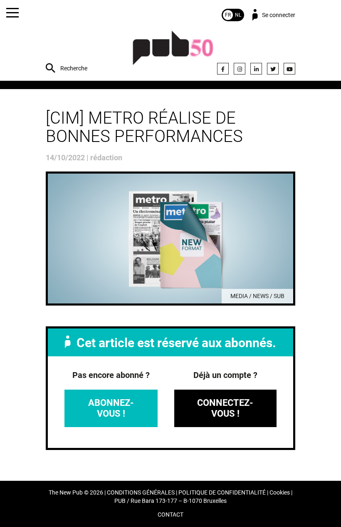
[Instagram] (239, 69)
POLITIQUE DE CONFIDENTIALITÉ (222, 493)
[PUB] (173, 52)
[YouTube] (289, 69)
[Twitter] (273, 69)
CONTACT (170, 515)
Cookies (279, 493)
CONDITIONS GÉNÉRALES (141, 493)
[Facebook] (223, 69)
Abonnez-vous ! (111, 408)
